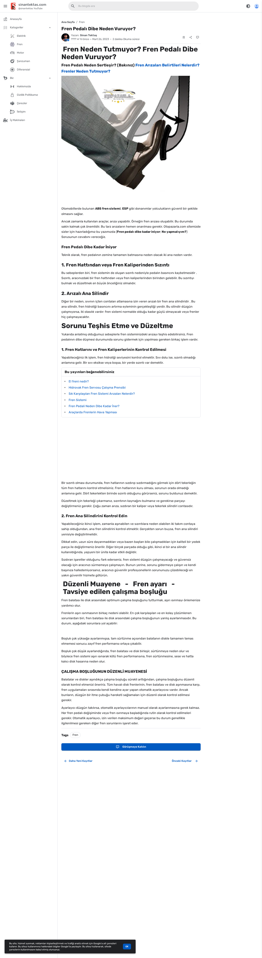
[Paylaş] (191, 37)
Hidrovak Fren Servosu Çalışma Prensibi (97, 387)
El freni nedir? (79, 381)
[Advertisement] (131, 449)
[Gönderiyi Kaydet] (184, 37)
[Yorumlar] (197, 37)
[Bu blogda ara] (73, 6)
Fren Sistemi (78, 400)
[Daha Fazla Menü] (256, 6)
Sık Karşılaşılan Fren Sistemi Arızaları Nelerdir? (102, 393)
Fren (82, 22)
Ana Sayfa (68, 22)
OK (127, 946)
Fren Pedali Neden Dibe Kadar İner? (94, 406)
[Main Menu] (5, 6)
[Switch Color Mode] (248, 6)
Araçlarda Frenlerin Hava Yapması (93, 412)
